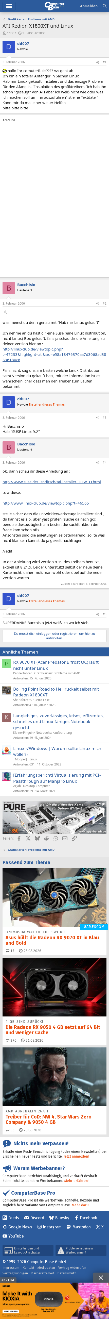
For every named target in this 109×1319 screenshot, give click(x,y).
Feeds (13, 1217)
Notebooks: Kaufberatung (54, 732)
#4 (104, 462)
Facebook (88, 1217)
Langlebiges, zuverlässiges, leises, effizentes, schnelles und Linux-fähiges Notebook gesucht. (58, 722)
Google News (20, 1227)
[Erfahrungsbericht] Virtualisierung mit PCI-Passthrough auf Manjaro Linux (57, 778)
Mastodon (81, 1227)
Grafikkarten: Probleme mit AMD (57, 673)
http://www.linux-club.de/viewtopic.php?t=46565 (46, 503)
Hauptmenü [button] (9, 6)
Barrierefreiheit (42, 1273)
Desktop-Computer (36, 786)
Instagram (52, 1227)
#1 (104, 62)
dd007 (11, 33)
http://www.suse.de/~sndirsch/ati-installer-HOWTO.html (52, 481)
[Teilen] (97, 62)
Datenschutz (66, 1273)
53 (11, 1130)
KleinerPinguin (23, 732)
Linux (33, 759)
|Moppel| (20, 759)
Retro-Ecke (42, 700)
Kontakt (28, 1268)
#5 (104, 614)
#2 (104, 303)
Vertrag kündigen (15, 1273)
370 (12, 1040)
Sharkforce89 (22, 700)
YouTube (16, 1236)
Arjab (17, 786)
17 (11, 951)
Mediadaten (46, 1268)
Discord (37, 1217)
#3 (104, 417)
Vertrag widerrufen (72, 1268)
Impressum (11, 1268)
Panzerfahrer (22, 673)
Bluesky (62, 1217)
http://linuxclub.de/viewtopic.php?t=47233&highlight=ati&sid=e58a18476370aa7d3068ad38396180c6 (54, 354)
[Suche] (104, 6)
